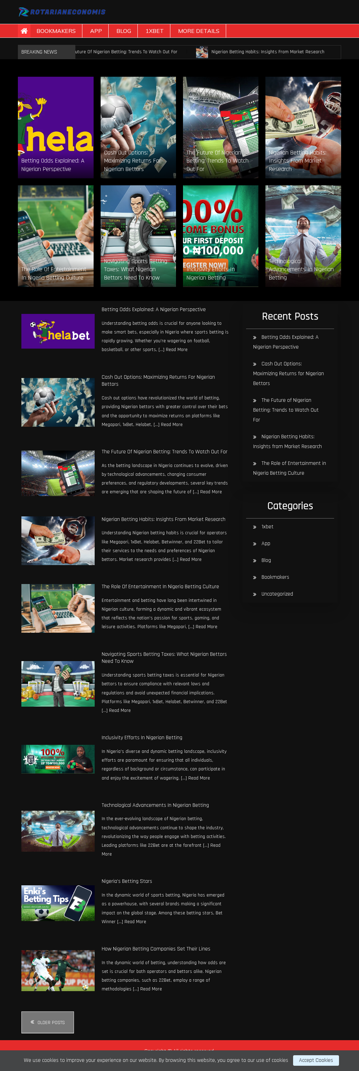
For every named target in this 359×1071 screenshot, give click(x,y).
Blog (123, 30)
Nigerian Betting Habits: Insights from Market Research (246, 52)
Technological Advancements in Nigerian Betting (155, 805)
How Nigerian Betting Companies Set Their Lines (156, 949)
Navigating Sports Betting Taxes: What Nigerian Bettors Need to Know (164, 658)
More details (198, 30)
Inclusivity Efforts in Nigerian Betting (142, 737)
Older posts (51, 1022)
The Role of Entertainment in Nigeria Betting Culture (160, 586)
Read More (177, 349)
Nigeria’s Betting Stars (127, 881)
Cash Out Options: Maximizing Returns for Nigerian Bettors (158, 380)
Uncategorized (277, 594)
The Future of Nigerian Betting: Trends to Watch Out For (99, 52)
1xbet (154, 30)
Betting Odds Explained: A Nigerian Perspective (154, 309)
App (96, 30)
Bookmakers (56, 30)
